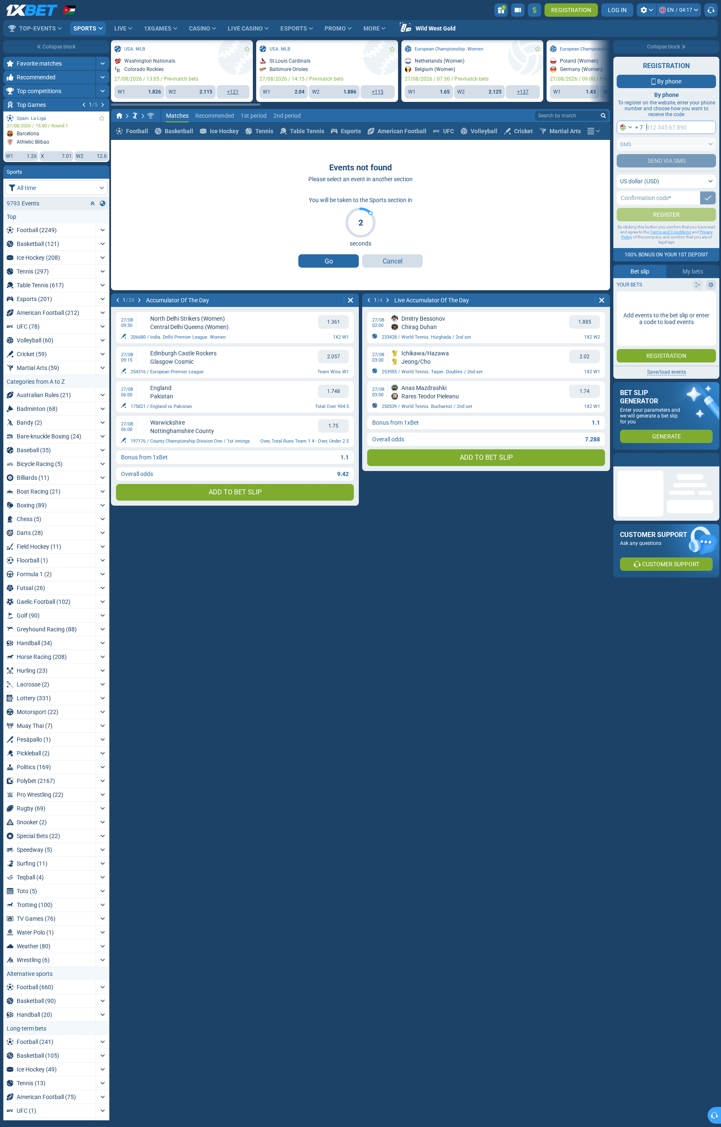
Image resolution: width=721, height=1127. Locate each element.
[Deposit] (534, 10)
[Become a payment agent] (517, 10)
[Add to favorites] (102, 118)
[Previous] (84, 104)
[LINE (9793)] (119, 115)
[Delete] (350, 300)
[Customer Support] (711, 10)
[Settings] (646, 10)
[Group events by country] (103, 203)
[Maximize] (102, 63)
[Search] (603, 116)
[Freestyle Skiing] (135, 115)
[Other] (594, 131)
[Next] (102, 104)
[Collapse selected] (93, 203)
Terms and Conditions (670, 248)
